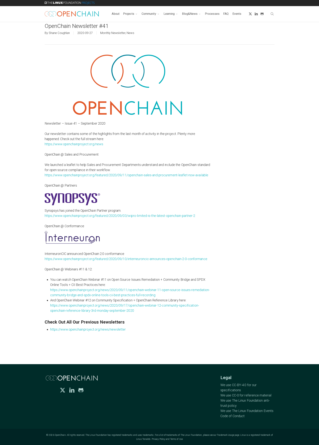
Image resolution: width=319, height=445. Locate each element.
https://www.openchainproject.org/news (74, 144)
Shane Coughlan (59, 33)
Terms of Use (176, 439)
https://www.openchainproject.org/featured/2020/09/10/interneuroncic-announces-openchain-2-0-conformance (126, 259)
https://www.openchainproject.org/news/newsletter (88, 329)
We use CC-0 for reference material (245, 395)
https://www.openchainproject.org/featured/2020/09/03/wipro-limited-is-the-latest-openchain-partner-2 (120, 216)
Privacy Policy (158, 439)
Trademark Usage (225, 435)
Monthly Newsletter (112, 33)
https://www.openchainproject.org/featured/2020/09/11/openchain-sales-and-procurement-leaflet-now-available (126, 175)
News (130, 33)
